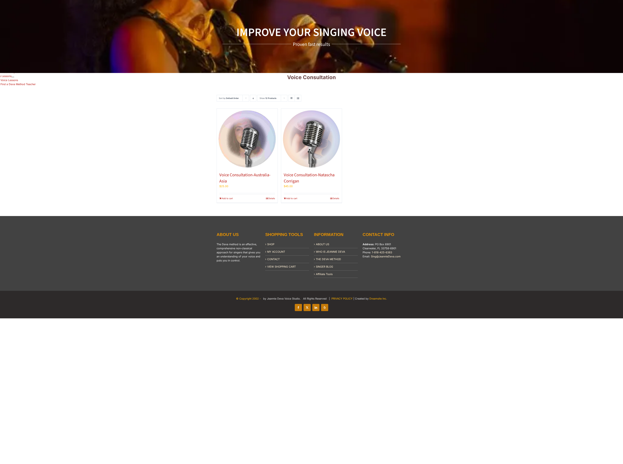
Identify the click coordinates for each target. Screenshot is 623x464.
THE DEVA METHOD (328, 259)
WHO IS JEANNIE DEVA (330, 251)
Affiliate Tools (324, 274)
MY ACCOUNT (276, 251)
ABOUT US (322, 244)
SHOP (270, 244)
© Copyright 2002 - (249, 298)
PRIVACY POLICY (342, 298)
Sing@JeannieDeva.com (386, 256)
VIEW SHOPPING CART (281, 266)
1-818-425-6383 (382, 252)
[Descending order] (253, 98)
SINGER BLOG (324, 266)
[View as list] (298, 98)
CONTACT (273, 259)
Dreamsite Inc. (378, 298)
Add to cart (227, 198)
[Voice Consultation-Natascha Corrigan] (311, 138)
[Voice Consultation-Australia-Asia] (247, 138)
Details (271, 198)
